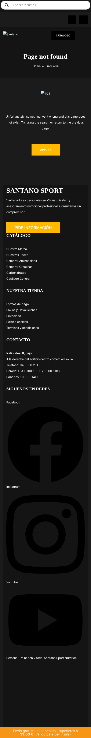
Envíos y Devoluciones (21, 310)
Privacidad (13, 316)
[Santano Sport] (11, 34)
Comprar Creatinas (19, 266)
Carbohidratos (16, 272)
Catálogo (63, 35)
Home (37, 66)
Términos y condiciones (22, 327)
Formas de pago (17, 304)
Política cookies (17, 322)
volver (45, 149)
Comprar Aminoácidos (21, 261)
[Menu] (83, 35)
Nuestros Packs (17, 255)
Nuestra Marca (16, 249)
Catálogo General (18, 278)
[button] (33, 227)
